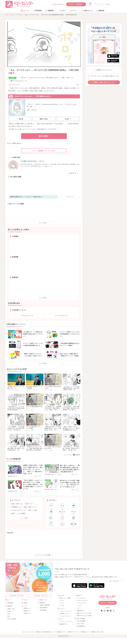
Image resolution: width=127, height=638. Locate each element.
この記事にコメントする (45, 151)
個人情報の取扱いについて (48, 632)
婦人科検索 (43, 610)
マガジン (61, 603)
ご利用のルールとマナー (104, 70)
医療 (13, 513)
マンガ (19, 14)
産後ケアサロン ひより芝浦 (84, 615)
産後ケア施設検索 (45, 605)
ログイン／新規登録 (76, 4)
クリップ (71, 196)
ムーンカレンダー (81, 598)
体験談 (25, 603)
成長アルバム (88, 10)
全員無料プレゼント (64, 613)
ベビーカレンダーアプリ (66, 621)
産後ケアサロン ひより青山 (84, 613)
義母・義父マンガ (29, 507)
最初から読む (44, 119)
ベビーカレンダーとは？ (28, 632)
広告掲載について (85, 632)
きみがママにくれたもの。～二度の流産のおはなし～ (33, 96)
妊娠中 (9, 611)
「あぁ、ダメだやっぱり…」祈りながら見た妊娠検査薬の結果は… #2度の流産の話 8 (50, 14)
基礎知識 (50, 10)
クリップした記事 (44, 555)
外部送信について (61, 632)
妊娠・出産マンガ (67, 77)
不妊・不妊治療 (11, 619)
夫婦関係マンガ (16, 507)
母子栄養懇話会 (81, 626)
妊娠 (29, 510)
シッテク (79, 605)
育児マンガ (29, 504)
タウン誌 (61, 605)
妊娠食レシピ (27, 610)
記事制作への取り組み (18, 595)
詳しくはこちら (114, 581)
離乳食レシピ (27, 608)
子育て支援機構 (81, 621)
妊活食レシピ (27, 613)
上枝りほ (23, 77)
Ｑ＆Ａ (64, 10)
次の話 (67, 119)
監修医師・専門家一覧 (41, 595)
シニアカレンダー (81, 603)
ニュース (26, 10)
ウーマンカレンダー (82, 600)
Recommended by (68, 454)
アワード (61, 600)
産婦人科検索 (43, 607)
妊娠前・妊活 (10, 609)
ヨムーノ (79, 608)
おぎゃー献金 (80, 623)
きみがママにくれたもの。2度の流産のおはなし (44, 77)
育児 (8, 616)
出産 (35, 510)
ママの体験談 (21, 513)
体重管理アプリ (63, 624)
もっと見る (42, 223)
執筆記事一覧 (72, 173)
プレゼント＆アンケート (66, 611)
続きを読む (44, 136)
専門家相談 (38, 10)
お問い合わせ (100, 632)
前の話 (21, 119)
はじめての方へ (59, 4)
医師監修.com (80, 610)
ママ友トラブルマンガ (18, 510)
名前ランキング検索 (64, 598)
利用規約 (93, 632)
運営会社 (38, 632)
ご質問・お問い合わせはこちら (104, 82)
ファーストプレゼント (65, 616)
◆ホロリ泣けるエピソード (19, 81)
